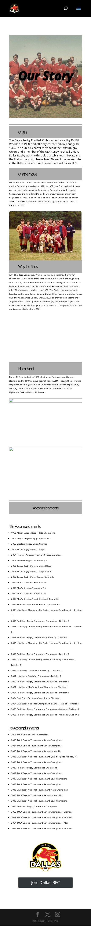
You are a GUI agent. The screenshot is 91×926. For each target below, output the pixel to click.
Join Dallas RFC (45, 882)
